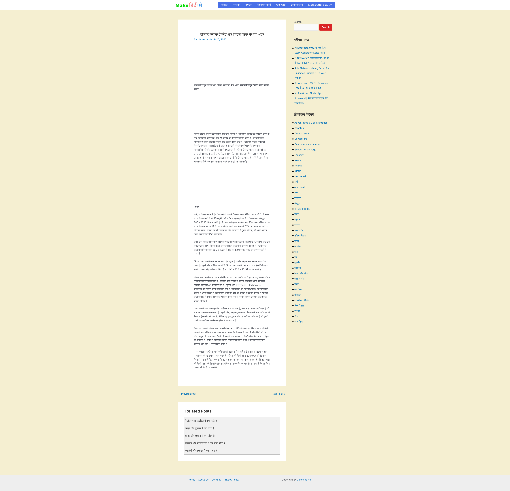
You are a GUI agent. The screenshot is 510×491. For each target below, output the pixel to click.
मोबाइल (224, 4)
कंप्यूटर (249, 4)
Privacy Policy (231, 479)
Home (191, 479)
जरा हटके (298, 230)
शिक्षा (296, 316)
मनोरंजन (236, 4)
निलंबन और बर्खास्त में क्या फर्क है (201, 420)
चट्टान (297, 219)
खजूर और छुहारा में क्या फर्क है (199, 428)
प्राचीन (297, 262)
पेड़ (295, 257)
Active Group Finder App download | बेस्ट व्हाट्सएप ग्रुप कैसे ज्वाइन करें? (311, 98)
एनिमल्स (297, 198)
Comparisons (301, 133)
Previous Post (187, 393)
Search (298, 21)
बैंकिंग (296, 284)
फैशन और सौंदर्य (264, 4)
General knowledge (305, 149)
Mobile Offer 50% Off (320, 4)
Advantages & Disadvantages (310, 122)
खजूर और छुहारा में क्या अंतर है (200, 435)
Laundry (299, 155)
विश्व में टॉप (299, 305)
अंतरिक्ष (297, 171)
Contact (216, 479)
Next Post (278, 393)
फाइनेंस (297, 267)
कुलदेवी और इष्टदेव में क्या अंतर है (201, 450)
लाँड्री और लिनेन (301, 300)
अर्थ (296, 181)
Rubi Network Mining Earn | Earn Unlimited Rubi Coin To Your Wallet (312, 73)
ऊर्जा (296, 192)
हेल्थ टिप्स (298, 321)
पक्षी (296, 251)
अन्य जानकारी (297, 4)
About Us (203, 479)
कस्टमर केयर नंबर (302, 208)
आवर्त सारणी (299, 187)
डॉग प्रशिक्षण (300, 235)
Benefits (299, 128)
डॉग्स (296, 241)
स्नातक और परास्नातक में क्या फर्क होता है (205, 443)
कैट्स (296, 214)
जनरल (297, 224)
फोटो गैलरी (280, 4)
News (297, 160)
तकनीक (297, 246)
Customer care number (307, 144)
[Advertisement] (232, 64)
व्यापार (297, 311)
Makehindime (303, 479)
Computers (300, 138)
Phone (298, 165)
